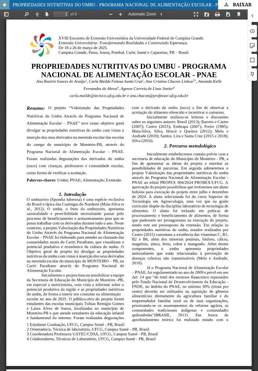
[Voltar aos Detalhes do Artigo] (4, 4)
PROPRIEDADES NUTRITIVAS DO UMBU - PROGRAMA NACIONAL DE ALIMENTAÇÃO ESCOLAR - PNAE (120, 5)
